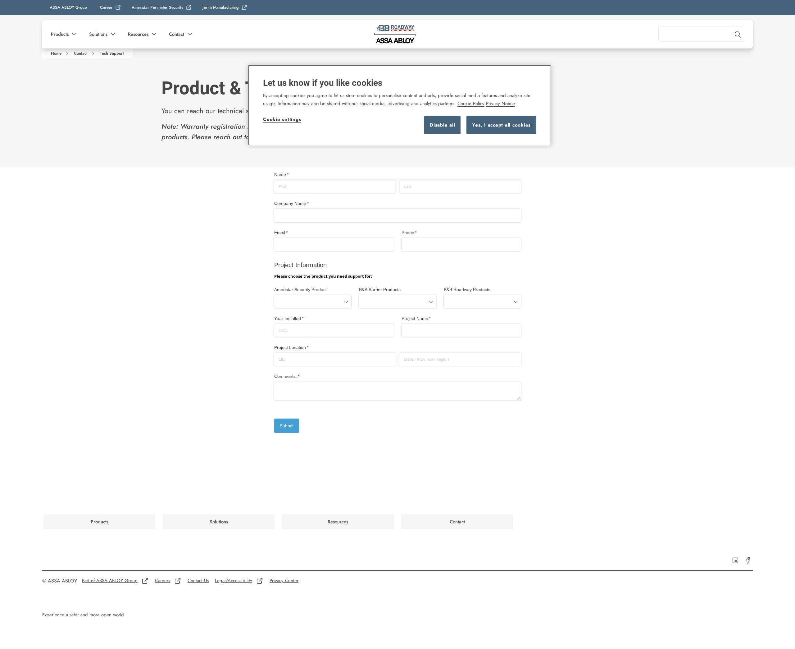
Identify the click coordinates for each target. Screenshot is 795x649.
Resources (138, 34)
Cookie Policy (470, 103)
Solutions (98, 34)
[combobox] (701, 34)
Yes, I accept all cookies (501, 125)
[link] (110, 7)
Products (60, 34)
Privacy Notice (500, 103)
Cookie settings (282, 119)
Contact (176, 34)
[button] (74, 34)
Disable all (442, 125)
